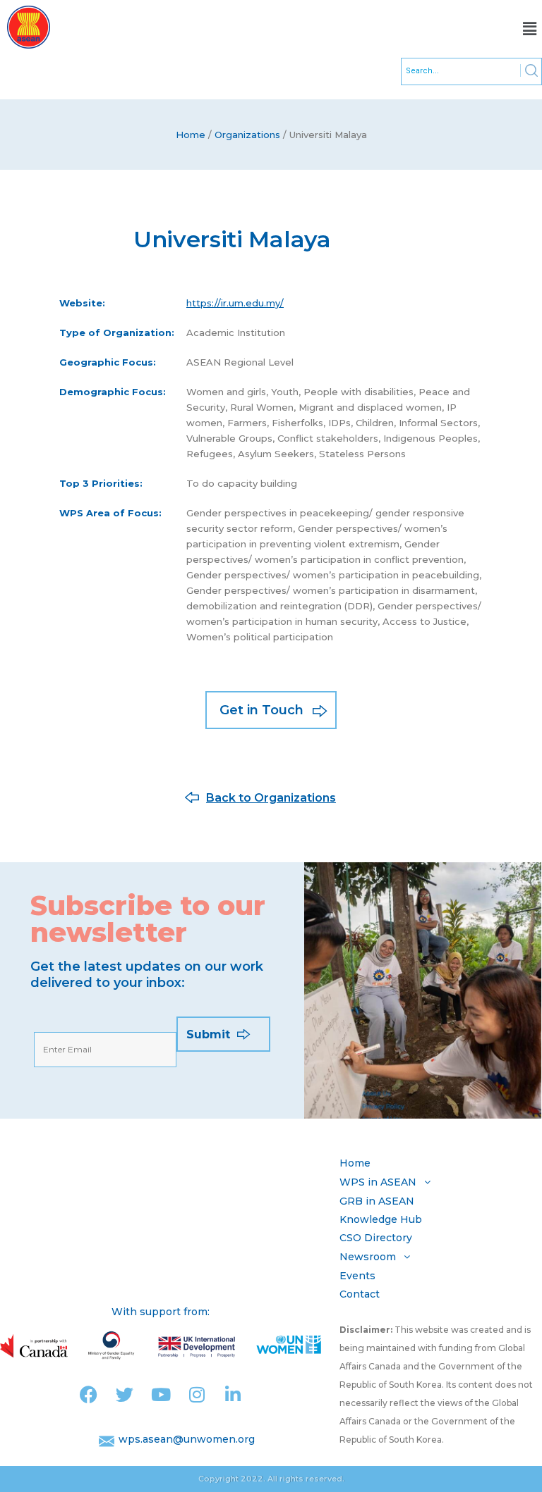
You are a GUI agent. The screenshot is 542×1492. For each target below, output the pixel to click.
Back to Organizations (271, 797)
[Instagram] (196, 1394)
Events (357, 1275)
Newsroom (367, 1256)
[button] (530, 28)
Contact (359, 1294)
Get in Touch (261, 710)
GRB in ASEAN (376, 1201)
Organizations (247, 134)
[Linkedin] (232, 1394)
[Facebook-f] (88, 1394)
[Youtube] (160, 1394)
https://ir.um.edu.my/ (235, 303)
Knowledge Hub (380, 1219)
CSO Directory (375, 1237)
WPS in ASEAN (377, 1182)
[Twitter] (124, 1394)
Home (190, 134)
